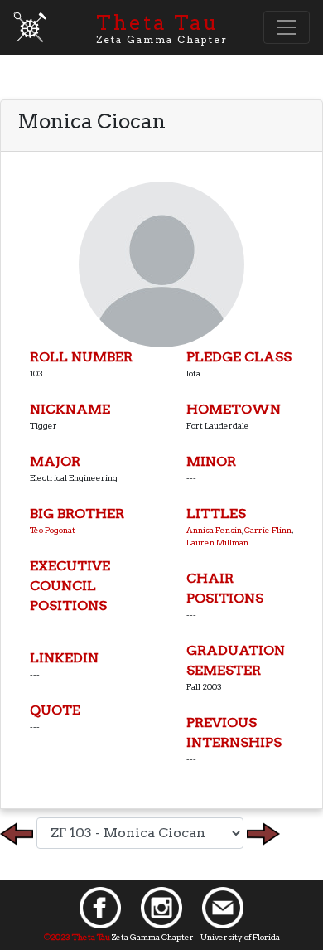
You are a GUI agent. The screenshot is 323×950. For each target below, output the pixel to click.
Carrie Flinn (268, 530)
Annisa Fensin (214, 530)
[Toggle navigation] (286, 27)
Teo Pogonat (52, 530)
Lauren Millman (217, 542)
